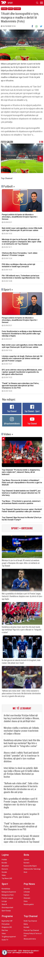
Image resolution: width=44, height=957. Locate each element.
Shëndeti (27, 898)
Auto (25, 872)
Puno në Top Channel (31, 930)
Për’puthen (6, 924)
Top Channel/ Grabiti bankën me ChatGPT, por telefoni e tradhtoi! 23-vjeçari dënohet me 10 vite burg (21, 493)
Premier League (7, 898)
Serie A (4, 904)
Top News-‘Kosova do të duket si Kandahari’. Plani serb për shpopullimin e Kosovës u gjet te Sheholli (22, 482)
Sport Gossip (6, 911)
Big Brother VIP (7, 921)
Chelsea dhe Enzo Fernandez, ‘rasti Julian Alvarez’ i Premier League (19, 255)
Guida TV (5, 940)
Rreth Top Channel (30, 921)
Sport (10, 8)
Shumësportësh (7, 907)
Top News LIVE (7, 878)
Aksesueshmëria (30, 939)
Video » (8, 434)
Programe (7, 916)
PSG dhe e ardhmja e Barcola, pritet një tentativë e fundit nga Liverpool (18, 267)
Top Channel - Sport (32, 411)
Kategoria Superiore (9, 892)
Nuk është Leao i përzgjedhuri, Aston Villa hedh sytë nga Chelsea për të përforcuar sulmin (22, 230)
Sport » (8, 289)
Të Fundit (17, 8)
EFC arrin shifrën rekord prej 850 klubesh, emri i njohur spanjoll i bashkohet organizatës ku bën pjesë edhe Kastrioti (22, 373)
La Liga (4, 901)
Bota (26, 854)
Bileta (26, 924)
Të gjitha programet (9, 937)
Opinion (26, 859)
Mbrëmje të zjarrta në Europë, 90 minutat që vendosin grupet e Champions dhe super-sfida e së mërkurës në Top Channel (21, 243)
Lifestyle (27, 892)
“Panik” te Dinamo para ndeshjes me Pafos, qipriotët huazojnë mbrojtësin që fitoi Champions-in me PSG (20, 387)
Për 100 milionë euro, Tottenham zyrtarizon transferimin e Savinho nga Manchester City (20, 278)
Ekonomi (5, 869)
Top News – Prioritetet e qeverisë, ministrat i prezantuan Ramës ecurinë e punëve (21, 502)
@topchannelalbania (12, 423)
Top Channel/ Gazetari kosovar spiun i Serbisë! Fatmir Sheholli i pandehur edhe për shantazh (22, 510)
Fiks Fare (5, 930)
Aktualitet (5, 866)
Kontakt (26, 927)
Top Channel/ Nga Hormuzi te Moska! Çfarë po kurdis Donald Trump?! (22, 518)
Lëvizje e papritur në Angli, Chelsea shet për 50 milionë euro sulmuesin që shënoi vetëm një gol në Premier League (22, 360)
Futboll (4, 8)
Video (4, 875)
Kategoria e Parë (8, 895)
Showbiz (27, 889)
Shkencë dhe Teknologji (32, 869)
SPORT (10, 2)
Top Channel (11, 411)
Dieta (25, 901)
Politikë (4, 859)
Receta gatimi (29, 904)
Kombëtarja (6, 889)
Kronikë (4, 863)
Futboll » (9, 186)
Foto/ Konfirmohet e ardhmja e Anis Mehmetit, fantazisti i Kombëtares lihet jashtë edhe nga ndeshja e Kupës (21, 335)
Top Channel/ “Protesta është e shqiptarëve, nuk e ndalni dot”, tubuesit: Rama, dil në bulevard (21, 472)
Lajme (5, 854)
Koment (26, 863)
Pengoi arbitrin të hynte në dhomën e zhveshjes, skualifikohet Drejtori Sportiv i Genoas (19, 218)
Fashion (26, 895)
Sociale (4, 872)
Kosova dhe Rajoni (30, 866)
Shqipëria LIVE (7, 927)
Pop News (29, 884)
